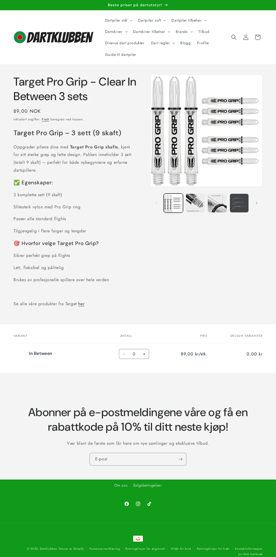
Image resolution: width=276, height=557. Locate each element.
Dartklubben (48, 548)
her (81, 304)
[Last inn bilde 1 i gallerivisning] (173, 203)
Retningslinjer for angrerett (145, 548)
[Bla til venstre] (156, 203)
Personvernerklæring (104, 548)
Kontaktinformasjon (249, 548)
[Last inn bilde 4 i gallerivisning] (239, 203)
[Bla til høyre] (257, 203)
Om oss (121, 485)
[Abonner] (180, 459)
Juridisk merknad (251, 554)
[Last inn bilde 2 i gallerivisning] (195, 203)
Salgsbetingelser (147, 485)
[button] (118, 20)
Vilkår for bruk (181, 548)
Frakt (45, 119)
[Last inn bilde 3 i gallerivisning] (217, 203)
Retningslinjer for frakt (213, 548)
